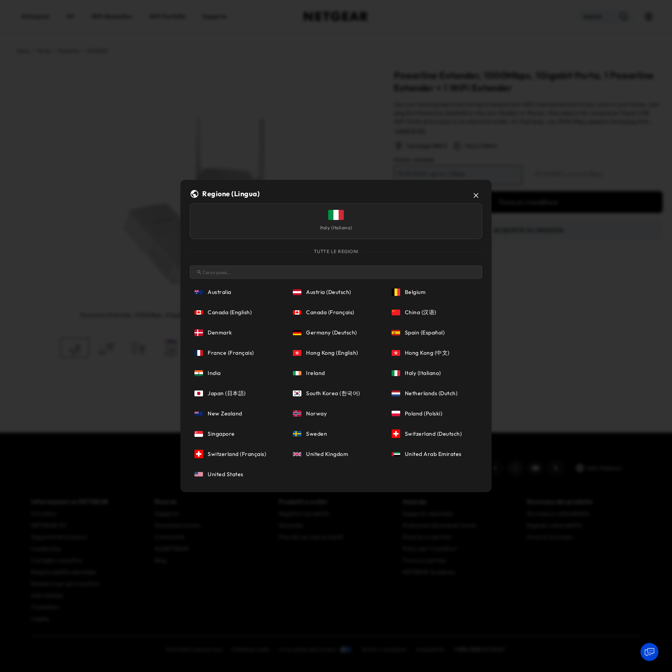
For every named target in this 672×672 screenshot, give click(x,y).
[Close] (476, 195)
